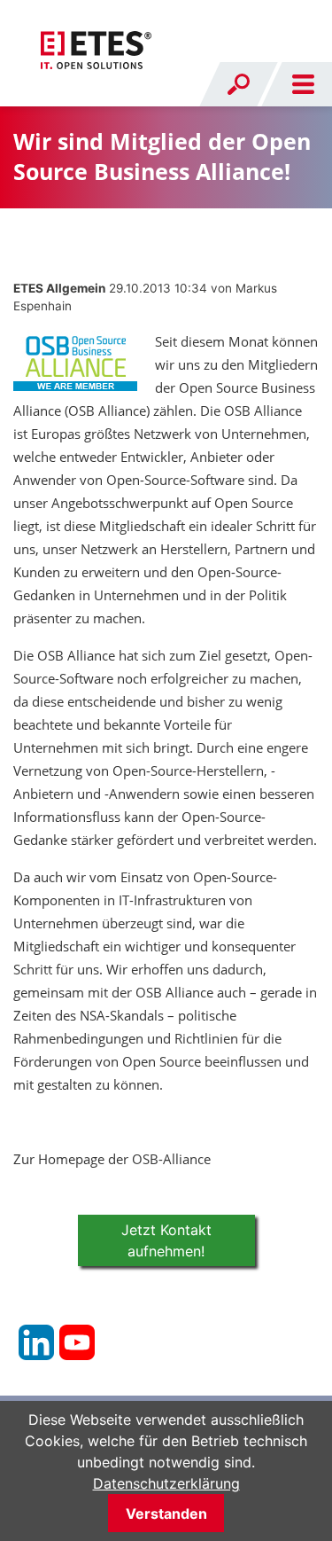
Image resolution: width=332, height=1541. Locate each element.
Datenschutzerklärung (166, 1483)
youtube (77, 1342)
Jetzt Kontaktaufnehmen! (166, 1240)
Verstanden (166, 1513)
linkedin (36, 1342)
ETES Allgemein (59, 288)
